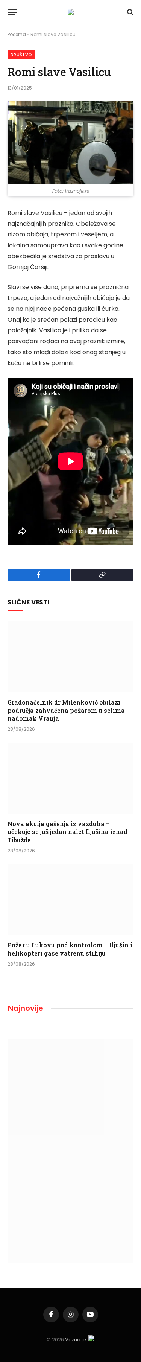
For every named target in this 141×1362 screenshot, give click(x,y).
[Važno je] (71, 12)
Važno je (75, 1339)
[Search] (129, 12)
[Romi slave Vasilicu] (70, 142)
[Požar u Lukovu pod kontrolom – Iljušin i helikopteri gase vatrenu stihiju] (70, 899)
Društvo (21, 55)
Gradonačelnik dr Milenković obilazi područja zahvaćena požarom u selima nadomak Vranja (66, 710)
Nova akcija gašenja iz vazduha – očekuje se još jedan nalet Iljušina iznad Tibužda (67, 832)
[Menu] (12, 12)
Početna (17, 34)
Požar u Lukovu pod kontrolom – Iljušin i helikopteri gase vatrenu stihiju (70, 949)
